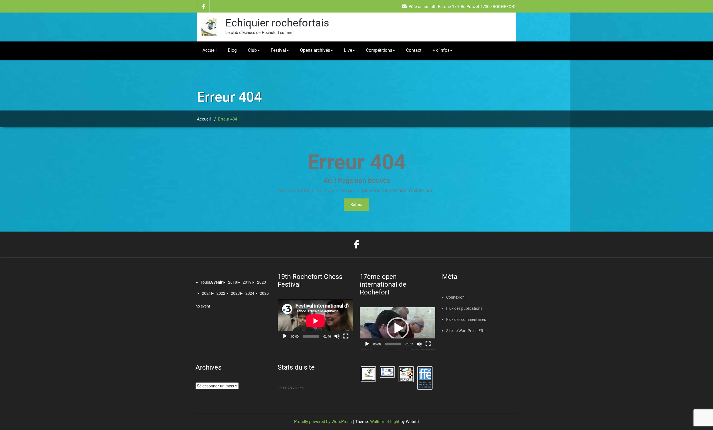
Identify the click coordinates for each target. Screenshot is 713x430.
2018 (232, 282)
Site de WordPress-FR (464, 330)
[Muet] (337, 336)
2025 (264, 293)
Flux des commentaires (466, 319)
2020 (261, 282)
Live (348, 50)
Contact (413, 50)
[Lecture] (285, 336)
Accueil (209, 50)
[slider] (393, 344)
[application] (315, 320)
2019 (247, 282)
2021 (206, 293)
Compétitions (379, 50)
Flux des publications (464, 308)
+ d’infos (441, 50)
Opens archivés (315, 50)
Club (252, 50)
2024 (249, 293)
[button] (398, 328)
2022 (220, 293)
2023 (235, 293)
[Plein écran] (346, 336)
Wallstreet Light (384, 421)
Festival (278, 50)
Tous (205, 282)
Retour (356, 204)
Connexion (455, 297)
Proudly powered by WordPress (323, 421)
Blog (232, 50)
